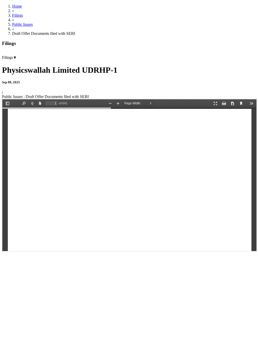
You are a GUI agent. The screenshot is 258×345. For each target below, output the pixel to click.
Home (17, 6)
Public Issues (22, 24)
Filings (17, 15)
